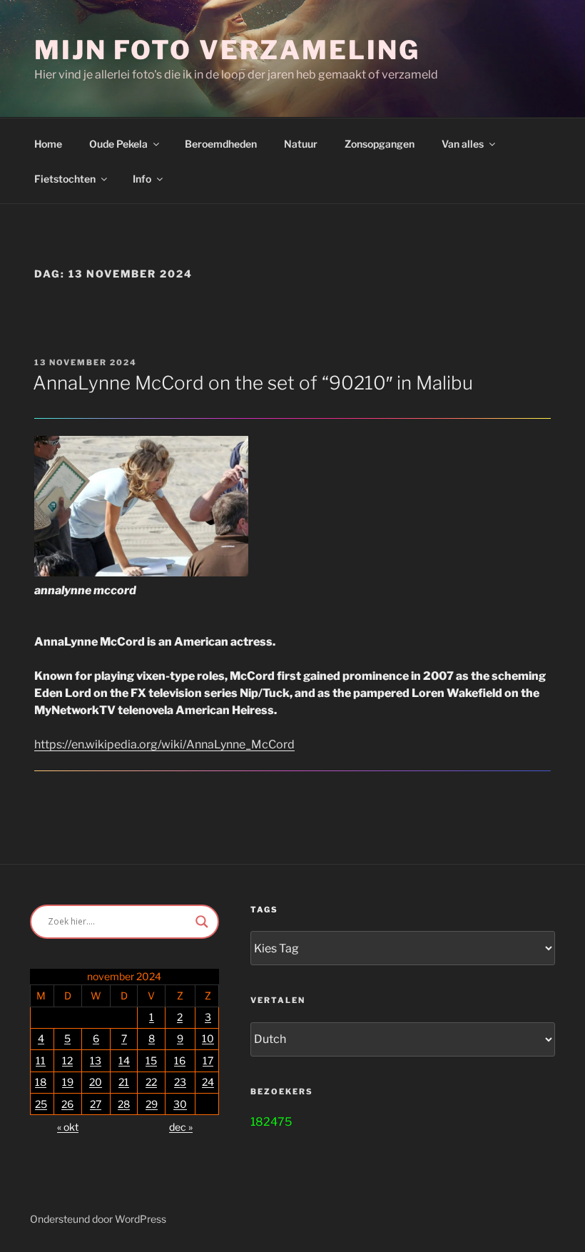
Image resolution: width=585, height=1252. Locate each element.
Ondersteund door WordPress (98, 1219)
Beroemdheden (221, 144)
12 (67, 1060)
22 (151, 1082)
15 (151, 1060)
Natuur (300, 144)
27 (95, 1104)
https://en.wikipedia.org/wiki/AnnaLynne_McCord (164, 744)
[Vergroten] (230, 454)
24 (208, 1082)
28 (124, 1104)
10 (208, 1038)
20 (95, 1082)
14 (124, 1060)
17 (208, 1060)
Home (48, 144)
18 (40, 1082)
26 (67, 1104)
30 (180, 1104)
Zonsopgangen (379, 144)
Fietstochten (65, 179)
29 (152, 1104)
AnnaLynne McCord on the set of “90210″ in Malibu (253, 383)
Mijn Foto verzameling (226, 50)
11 (41, 1060)
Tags (264, 910)
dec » (181, 1127)
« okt (67, 1127)
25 (41, 1104)
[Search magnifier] (202, 922)
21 (123, 1082)
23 (180, 1082)
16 (179, 1060)
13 (95, 1060)
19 (67, 1082)
